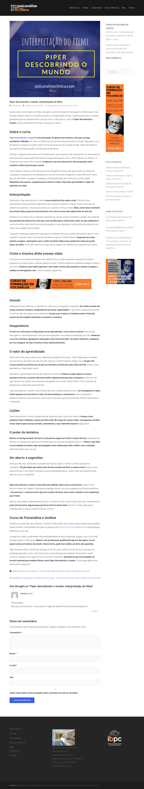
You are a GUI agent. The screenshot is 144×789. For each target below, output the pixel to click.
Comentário (16, 632)
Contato (131, 8)
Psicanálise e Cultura (71, 105)
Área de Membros (112, 8)
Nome (13, 653)
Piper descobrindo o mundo (22, 138)
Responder (95, 611)
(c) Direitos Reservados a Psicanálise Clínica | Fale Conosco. (73, 785)
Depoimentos (97, 8)
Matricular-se (74, 8)
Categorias (14, 751)
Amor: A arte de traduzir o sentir (119, 191)
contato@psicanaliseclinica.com (62, 766)
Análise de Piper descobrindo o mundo (29, 571)
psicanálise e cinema (81, 571)
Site (11, 677)
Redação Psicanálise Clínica (34, 105)
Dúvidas (85, 8)
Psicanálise (60, 105)
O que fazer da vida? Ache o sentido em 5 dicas (77, 578)
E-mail (13, 665)
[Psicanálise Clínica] (27, 8)
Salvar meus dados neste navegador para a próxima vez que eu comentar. (44, 693)
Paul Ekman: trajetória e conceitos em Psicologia (33, 578)
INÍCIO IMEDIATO (114, 58)
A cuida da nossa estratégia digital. (27, 785)
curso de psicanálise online (76, 527)
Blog (123, 8)
